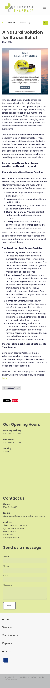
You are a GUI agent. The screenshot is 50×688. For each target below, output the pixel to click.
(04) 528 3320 (10, 507)
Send (9, 606)
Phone (6, 566)
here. (4, 378)
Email (5, 576)
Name (6, 557)
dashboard (24, 677)
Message (7, 585)
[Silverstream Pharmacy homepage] (22, 7)
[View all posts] (2, 23)
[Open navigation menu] (44, 7)
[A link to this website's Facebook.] (5, 660)
